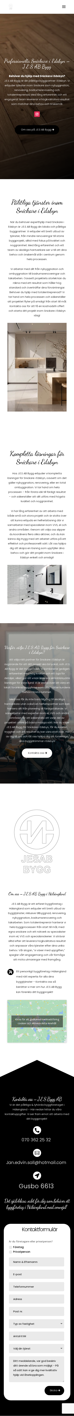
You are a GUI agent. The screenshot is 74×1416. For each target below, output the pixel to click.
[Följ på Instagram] (37, 114)
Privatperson (21, 1252)
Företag (18, 1247)
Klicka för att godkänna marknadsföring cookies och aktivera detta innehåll (37, 1021)
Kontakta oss (36, 753)
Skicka (53, 1390)
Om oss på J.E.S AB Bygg (36, 129)
